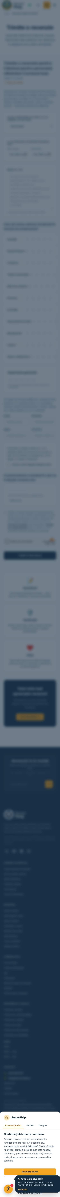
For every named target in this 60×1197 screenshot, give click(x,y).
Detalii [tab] (30, 1125)
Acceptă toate (30, 1171)
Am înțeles (22, 1189)
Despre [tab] (43, 1125)
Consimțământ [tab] (13, 1125)
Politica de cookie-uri (30, 1192)
